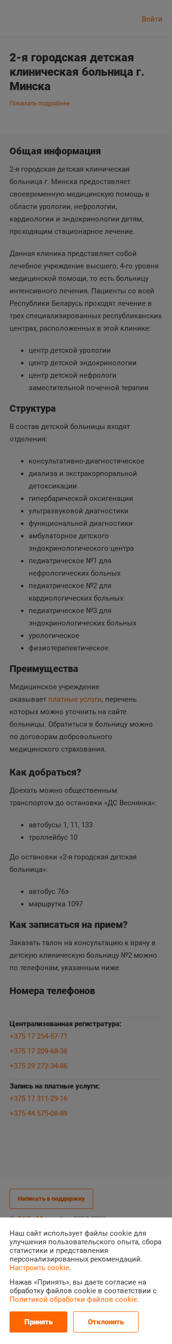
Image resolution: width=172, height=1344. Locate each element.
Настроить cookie (39, 1267)
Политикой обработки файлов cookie (73, 1299)
